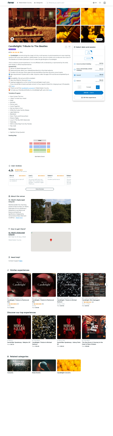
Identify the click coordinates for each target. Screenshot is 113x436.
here (29, 80)
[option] (88, 64)
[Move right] (106, 284)
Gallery (100, 39)
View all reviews (40, 189)
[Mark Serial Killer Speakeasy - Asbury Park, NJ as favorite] (79, 317)
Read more (19, 217)
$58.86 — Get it (89, 92)
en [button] (96, 2)
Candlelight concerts (27, 88)
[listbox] (88, 52)
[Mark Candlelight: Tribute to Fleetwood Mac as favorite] (29, 275)
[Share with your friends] (66, 46)
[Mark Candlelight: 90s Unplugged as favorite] (104, 275)
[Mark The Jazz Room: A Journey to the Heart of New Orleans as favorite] (104, 317)
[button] (88, 64)
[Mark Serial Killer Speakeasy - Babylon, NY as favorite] (29, 317)
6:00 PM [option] (88, 58)
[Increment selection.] (98, 87)
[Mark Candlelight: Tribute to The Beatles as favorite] (69, 46)
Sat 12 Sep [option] (88, 52)
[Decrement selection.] (79, 87)
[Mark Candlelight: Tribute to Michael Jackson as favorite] (79, 275)
